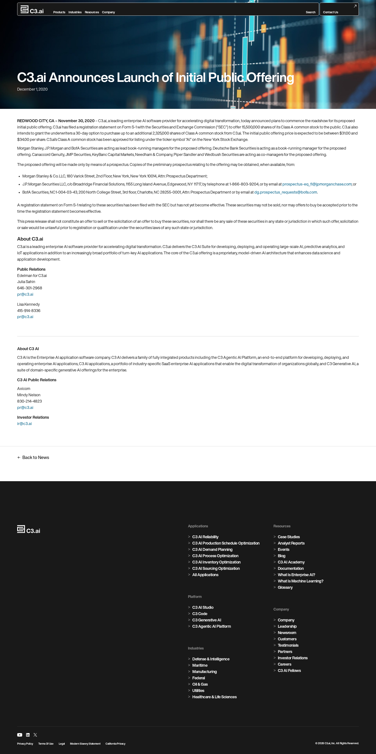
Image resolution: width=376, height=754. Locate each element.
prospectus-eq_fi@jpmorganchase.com (317, 184)
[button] (311, 9)
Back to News (35, 457)
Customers (287, 639)
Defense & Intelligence (210, 659)
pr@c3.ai (25, 294)
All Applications (205, 575)
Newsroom (287, 632)
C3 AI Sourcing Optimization (216, 568)
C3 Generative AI (206, 620)
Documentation (291, 568)
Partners (285, 651)
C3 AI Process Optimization (215, 556)
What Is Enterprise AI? (296, 575)
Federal (198, 678)
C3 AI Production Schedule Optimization (226, 543)
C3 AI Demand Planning (212, 549)
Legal (62, 743)
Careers (284, 664)
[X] (35, 735)
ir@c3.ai (24, 423)
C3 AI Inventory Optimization (216, 562)
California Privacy (115, 743)
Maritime (199, 665)
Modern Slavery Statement (85, 743)
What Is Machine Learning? (301, 581)
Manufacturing (204, 671)
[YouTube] (19, 735)
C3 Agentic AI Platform (211, 626)
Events (283, 549)
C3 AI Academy (291, 562)
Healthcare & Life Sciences (214, 697)
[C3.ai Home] (32, 9)
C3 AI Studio (202, 607)
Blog (281, 556)
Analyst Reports (291, 543)
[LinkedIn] (28, 735)
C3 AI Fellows (289, 670)
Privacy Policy (25, 743)
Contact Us (330, 12)
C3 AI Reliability (205, 537)
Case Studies (289, 537)
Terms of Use (46, 743)
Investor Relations (293, 658)
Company (286, 620)
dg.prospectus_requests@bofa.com (285, 192)
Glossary (285, 587)
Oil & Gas (200, 684)
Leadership (287, 626)
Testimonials (288, 645)
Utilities (198, 690)
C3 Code (199, 614)
